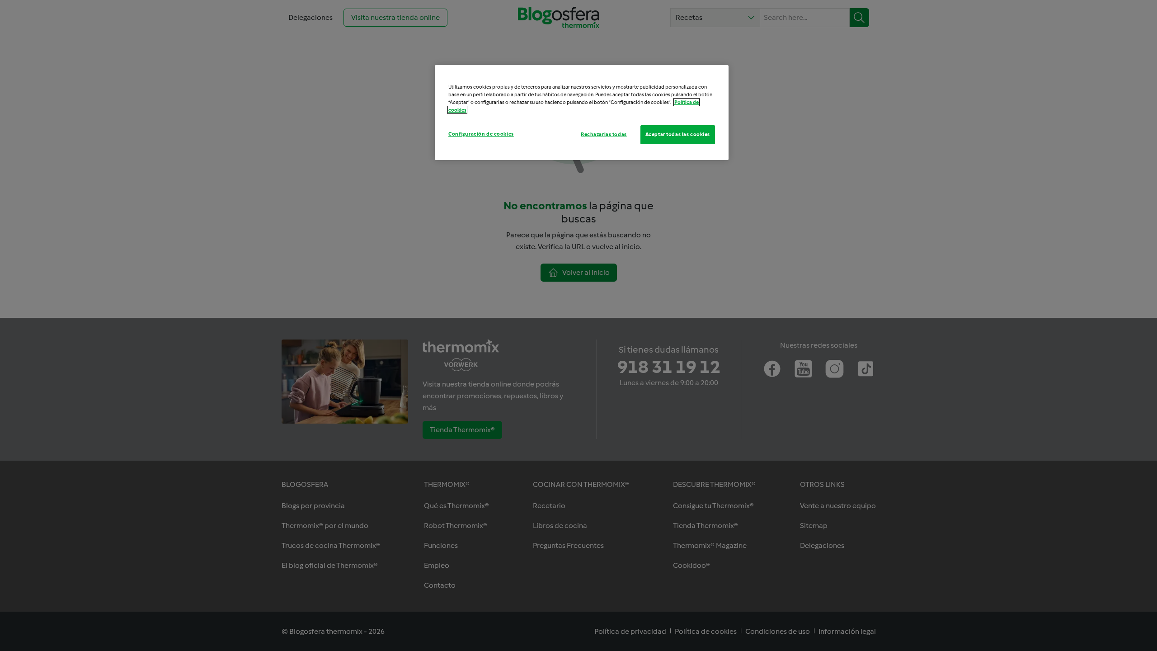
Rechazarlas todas (604, 134)
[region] (582, 112)
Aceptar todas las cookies (677, 134)
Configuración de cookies (481, 134)
